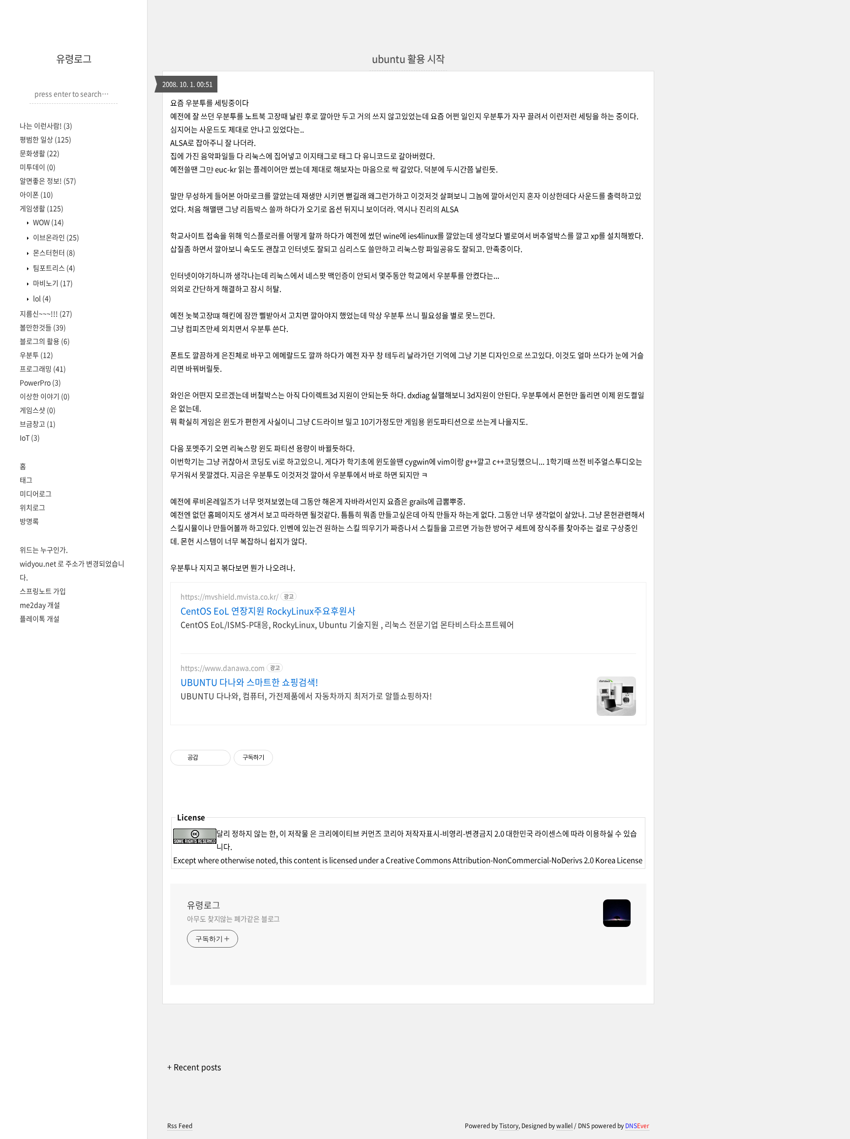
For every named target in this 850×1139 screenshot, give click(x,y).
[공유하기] (207, 757)
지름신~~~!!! (46, 313)
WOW (47, 222)
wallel (564, 1125)
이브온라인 (55, 237)
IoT (30, 437)
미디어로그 (36, 493)
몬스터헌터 (53, 252)
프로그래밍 (43, 368)
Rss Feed (179, 1125)
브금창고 (38, 424)
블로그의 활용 (45, 341)
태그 (26, 480)
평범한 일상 (45, 139)
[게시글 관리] (219, 757)
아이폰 (36, 194)
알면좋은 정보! (48, 180)
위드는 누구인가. (44, 549)
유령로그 (73, 59)
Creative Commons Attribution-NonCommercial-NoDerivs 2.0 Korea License (514, 860)
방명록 (29, 521)
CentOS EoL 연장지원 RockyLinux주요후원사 (268, 611)
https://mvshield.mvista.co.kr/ (229, 596)
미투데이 (38, 167)
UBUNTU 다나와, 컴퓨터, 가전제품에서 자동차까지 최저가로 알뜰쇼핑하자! (306, 695)
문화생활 (40, 153)
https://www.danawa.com (223, 668)
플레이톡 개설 (40, 618)
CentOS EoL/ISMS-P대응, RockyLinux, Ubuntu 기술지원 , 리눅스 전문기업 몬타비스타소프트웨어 (347, 624)
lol (41, 298)
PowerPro (40, 382)
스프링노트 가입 (43, 591)
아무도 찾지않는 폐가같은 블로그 (233, 919)
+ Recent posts (194, 1067)
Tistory (508, 1125)
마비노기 (52, 283)
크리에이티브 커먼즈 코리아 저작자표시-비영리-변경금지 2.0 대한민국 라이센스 (440, 833)
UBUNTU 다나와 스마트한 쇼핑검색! (249, 682)
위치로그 (32, 507)
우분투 (36, 355)
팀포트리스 (53, 268)
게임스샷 (38, 410)
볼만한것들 (43, 327)
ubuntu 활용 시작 (408, 59)
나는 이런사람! (46, 125)
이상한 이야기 (45, 396)
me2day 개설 (40, 605)
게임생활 (41, 208)
